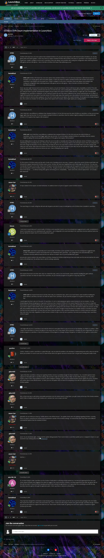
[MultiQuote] (21, 67)
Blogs (42, 18)
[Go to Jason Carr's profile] (12, 188)
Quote (25, 67)
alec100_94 (12, 477)
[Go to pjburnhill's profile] (12, 377)
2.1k (13, 362)
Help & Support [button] (49, 2)
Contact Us (52, 553)
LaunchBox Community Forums (17, 13)
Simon (12, 226)
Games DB (78, 2)
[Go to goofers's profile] (12, 354)
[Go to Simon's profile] (12, 231)
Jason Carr (12, 182)
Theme (45, 553)
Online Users (19, 21)
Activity (16, 18)
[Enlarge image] (43, 438)
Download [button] (39, 2)
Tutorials (71, 2)
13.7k (12, 196)
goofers (12, 348)
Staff (12, 21)
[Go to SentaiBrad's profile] (12, 79)
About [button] (32, 2)
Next (14, 47)
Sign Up (96, 13)
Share (85, 35)
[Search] (98, 18)
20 (12, 385)
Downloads (26, 18)
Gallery (35, 18)
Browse (8, 18)
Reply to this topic (92, 40)
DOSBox (21, 36)
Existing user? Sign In (85, 13)
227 (13, 491)
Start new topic (77, 40)
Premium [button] (86, 2)
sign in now (40, 525)
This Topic (92, 18)
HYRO (11, 34)
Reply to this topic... (19, 531)
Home (26, 2)
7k (12, 87)
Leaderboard (52, 18)
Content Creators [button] (61, 2)
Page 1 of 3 (23, 47)
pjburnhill (12, 371)
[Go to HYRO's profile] (5, 35)
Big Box (93, 2)
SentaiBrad (12, 73)
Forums (6, 21)
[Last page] (17, 47)
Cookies (59, 553)
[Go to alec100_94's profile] (12, 483)
